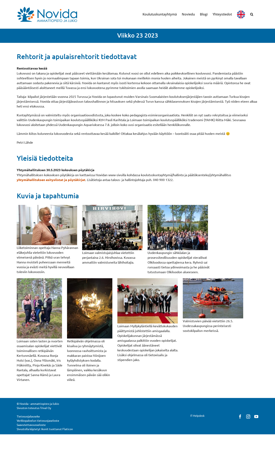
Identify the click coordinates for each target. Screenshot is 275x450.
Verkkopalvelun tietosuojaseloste (38, 420)
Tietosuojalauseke (28, 416)
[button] (251, 14)
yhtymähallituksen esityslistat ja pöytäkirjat (51, 180)
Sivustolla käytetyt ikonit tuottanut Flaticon (45, 429)
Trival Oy (45, 408)
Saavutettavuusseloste (31, 424)
